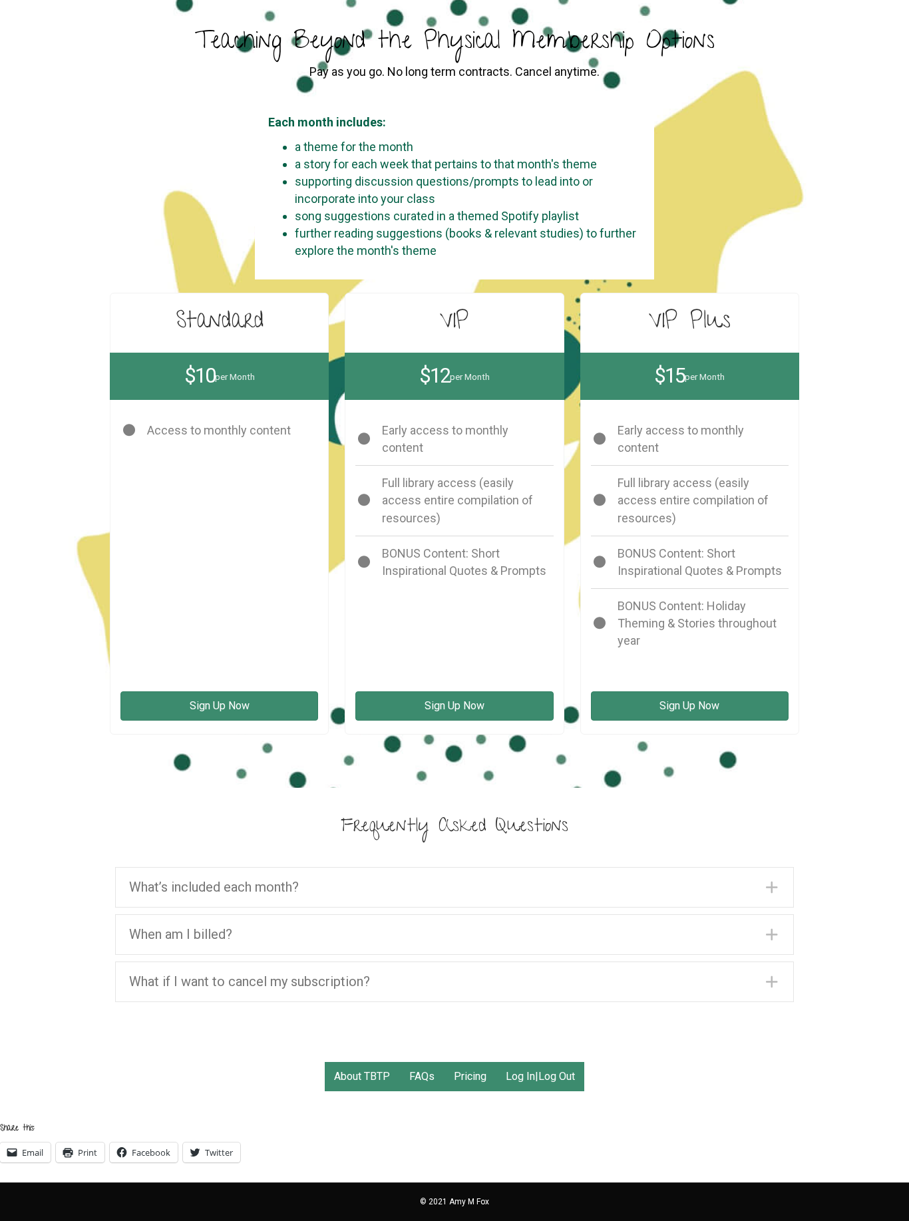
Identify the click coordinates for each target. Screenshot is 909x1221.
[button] (454, 887)
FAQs (422, 1076)
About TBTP (362, 1076)
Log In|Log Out (540, 1076)
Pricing (470, 1076)
